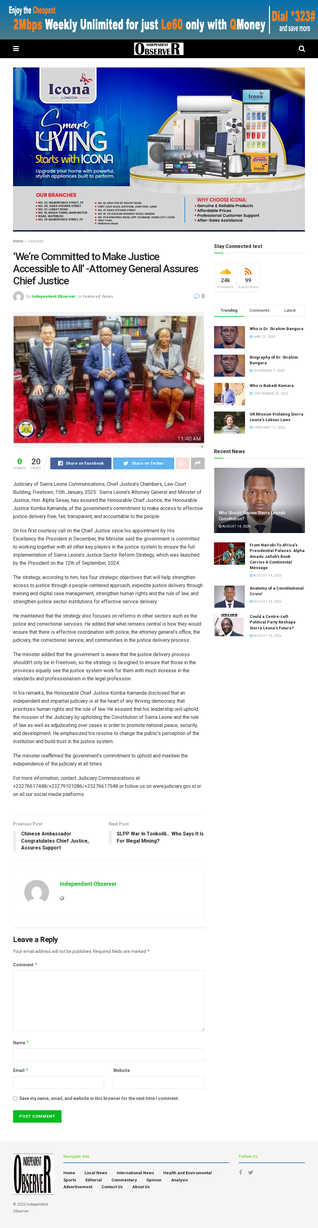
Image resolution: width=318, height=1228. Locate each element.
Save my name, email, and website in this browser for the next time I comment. (99, 1098)
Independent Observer (54, 296)
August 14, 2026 (235, 526)
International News (135, 1173)
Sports (69, 1180)
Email (21, 1070)
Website (121, 1070)
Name (21, 1043)
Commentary (124, 1180)
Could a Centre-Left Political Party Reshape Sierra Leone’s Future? (273, 622)
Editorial (93, 1180)
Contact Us (112, 1186)
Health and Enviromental (187, 1173)
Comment (25, 965)
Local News (95, 1173)
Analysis (179, 1180)
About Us (141, 1186)
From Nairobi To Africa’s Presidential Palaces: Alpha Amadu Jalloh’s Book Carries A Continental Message (277, 556)
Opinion (153, 1180)
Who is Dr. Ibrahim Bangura (276, 328)
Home (18, 241)
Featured (35, 241)
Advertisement (77, 1186)
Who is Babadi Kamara (272, 385)
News (107, 296)
